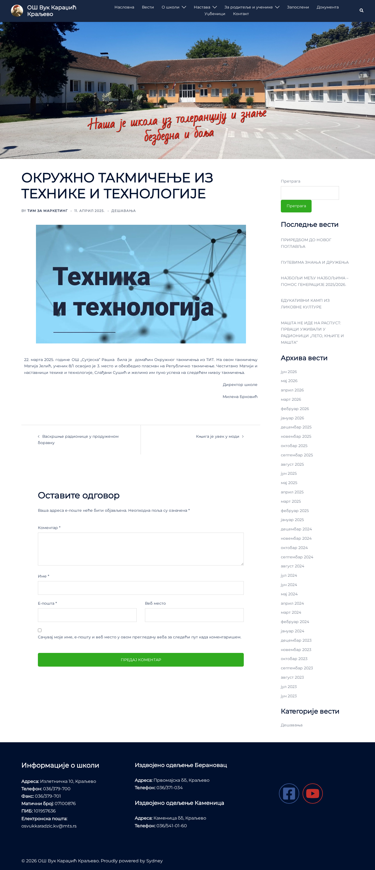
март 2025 (291, 501)
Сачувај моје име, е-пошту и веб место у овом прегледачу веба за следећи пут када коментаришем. (139, 637)
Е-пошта (47, 603)
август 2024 (292, 566)
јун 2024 (289, 584)
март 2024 (291, 612)
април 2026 (292, 390)
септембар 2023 (297, 668)
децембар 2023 (296, 640)
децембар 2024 (296, 529)
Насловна (124, 7)
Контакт (241, 13)
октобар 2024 (294, 547)
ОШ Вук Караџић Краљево (51, 10)
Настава (202, 7)
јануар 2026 (292, 418)
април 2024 (292, 603)
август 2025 (292, 464)
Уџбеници (215, 13)
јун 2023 (289, 695)
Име (43, 576)
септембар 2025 (297, 455)
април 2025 (292, 492)
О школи (171, 7)
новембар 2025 (296, 436)
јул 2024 (289, 575)
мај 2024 (289, 594)
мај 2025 (289, 482)
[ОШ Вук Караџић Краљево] (17, 11)
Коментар (49, 527)
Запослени (298, 7)
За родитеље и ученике (249, 7)
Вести (148, 7)
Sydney (154, 860)
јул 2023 (289, 686)
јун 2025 (289, 473)
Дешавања (123, 211)
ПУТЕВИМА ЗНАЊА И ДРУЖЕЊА (315, 262)
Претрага (290, 181)
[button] (362, 10)
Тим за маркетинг (47, 211)
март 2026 (291, 399)
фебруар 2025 (295, 510)
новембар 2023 (296, 649)
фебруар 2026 (295, 408)
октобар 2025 (294, 445)
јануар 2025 (292, 519)
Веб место (155, 603)
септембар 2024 (297, 557)
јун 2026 (289, 371)
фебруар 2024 (295, 621)
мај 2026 (289, 380)
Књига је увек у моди (217, 436)
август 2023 (292, 677)
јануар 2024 (292, 631)
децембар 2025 (296, 427)
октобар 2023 (294, 658)
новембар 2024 (296, 538)
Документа (328, 7)
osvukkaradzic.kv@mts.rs (49, 826)
